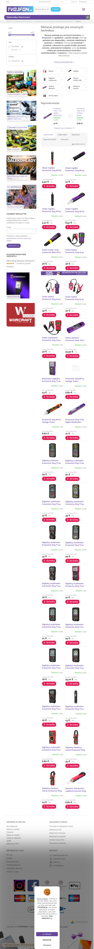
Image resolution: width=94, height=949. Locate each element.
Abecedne (64, 139)
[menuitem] (17, 17)
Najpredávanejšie (48, 139)
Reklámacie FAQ (54, 830)
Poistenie (9, 832)
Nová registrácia (12, 862)
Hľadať (55, 9)
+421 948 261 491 (58, 859)
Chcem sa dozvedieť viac (62, 62)
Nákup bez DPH (12, 844)
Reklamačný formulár (56, 833)
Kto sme (9, 855)
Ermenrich (16, 61)
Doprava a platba (12, 829)
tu (50, 918)
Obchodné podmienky (56, 843)
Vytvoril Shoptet (81, 922)
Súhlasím (47, 934)
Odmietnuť (46, 945)
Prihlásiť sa (12, 246)
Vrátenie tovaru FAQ (55, 840)
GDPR (8, 841)
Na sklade (16, 46)
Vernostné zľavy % (12, 865)
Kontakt (8, 858)
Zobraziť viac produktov (62, 128)
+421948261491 (57, 865)
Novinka (15, 50)
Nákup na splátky (12, 835)
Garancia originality (13, 838)
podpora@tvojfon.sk (59, 855)
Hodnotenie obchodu (13, 868)
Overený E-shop (12, 872)
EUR (72, 2)
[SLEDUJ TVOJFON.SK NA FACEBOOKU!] (32, 885)
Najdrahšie (75, 135)
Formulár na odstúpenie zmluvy (60, 826)
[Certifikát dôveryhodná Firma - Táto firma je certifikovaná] (46, 885)
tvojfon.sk (55, 862)
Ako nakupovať (44, 2)
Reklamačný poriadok (56, 836)
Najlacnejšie (61, 135)
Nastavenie (46, 940)
